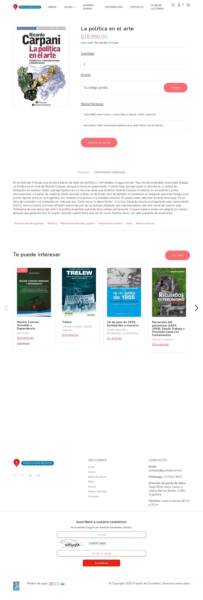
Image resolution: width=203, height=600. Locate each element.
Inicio (91, 467)
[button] (180, 4)
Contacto (137, 7)
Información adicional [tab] (109, 172)
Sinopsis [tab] (83, 172)
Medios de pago (97, 491)
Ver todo (177, 255)
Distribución (113, 7)
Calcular (175, 87)
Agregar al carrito (99, 142)
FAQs (91, 481)
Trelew (67, 322)
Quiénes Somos (88, 7)
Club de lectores (157, 7)
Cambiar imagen (97, 542)
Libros (52, 7)
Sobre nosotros (97, 476)
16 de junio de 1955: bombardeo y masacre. (123, 323)
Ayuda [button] (69, 7)
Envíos (92, 486)
